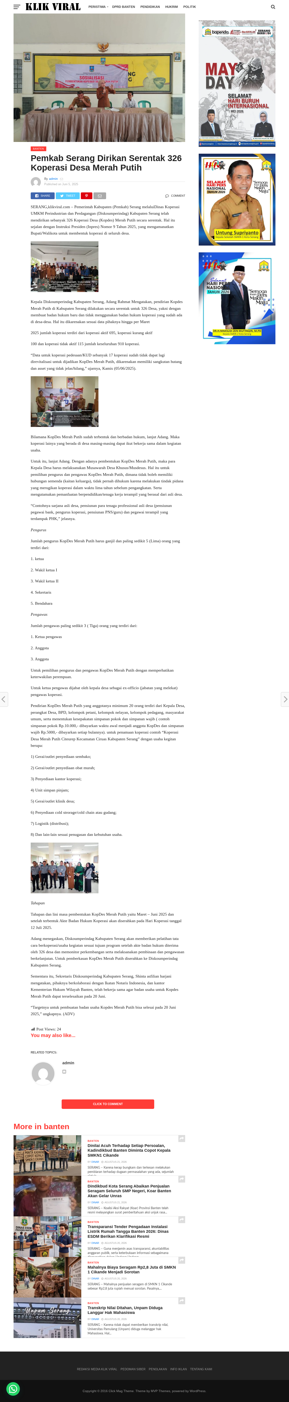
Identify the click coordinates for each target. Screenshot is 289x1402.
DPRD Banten (123, 7)
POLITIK (189, 7)
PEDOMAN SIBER (133, 1369)
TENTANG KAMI (201, 1369)
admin (53, 178)
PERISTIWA (97, 7)
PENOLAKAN (158, 1369)
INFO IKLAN (178, 1369)
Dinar (95, 1161)
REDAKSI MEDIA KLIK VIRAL (97, 1369)
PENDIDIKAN (150, 7)
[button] (13, 1389)
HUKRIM (171, 7)
